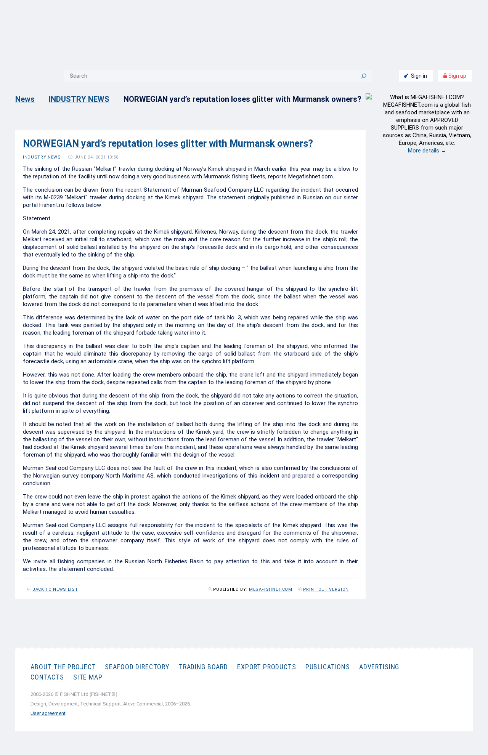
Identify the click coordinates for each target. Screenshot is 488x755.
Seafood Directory (137, 667)
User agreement (48, 713)
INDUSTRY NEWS (79, 99)
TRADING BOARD (203, 667)
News (25, 99)
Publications (327, 667)
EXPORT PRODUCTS (266, 667)
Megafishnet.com (270, 589)
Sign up (456, 76)
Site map (88, 677)
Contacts (47, 677)
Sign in (419, 76)
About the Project (63, 667)
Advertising (379, 667)
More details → (427, 150)
